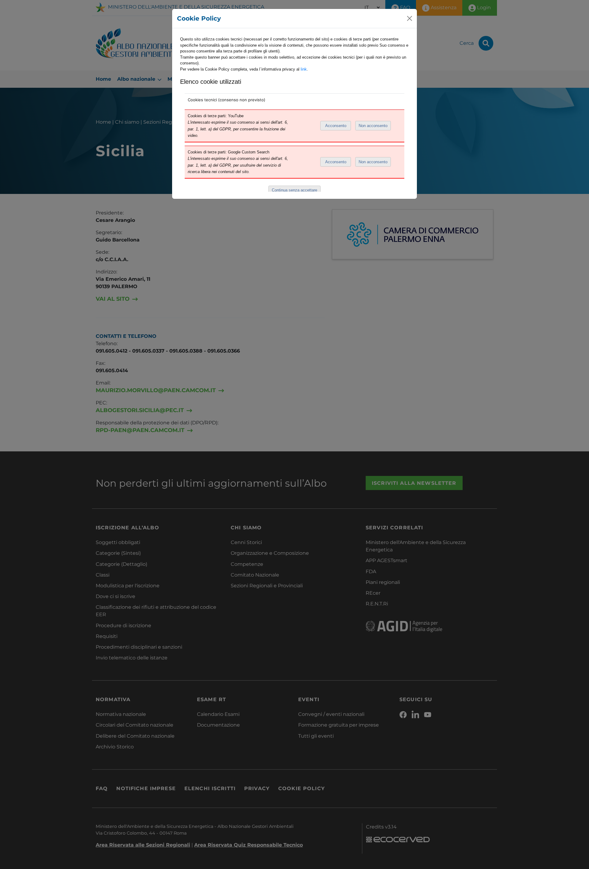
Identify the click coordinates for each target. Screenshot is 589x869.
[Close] (409, 18)
